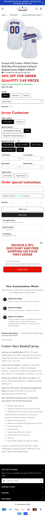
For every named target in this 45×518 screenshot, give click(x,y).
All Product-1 (14, 15)
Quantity (5, 202)
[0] (41, 8)
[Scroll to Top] (41, 507)
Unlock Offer (22, 269)
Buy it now (22, 215)
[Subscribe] (41, 480)
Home (4, 15)
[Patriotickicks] (22, 8)
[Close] (41, 242)
